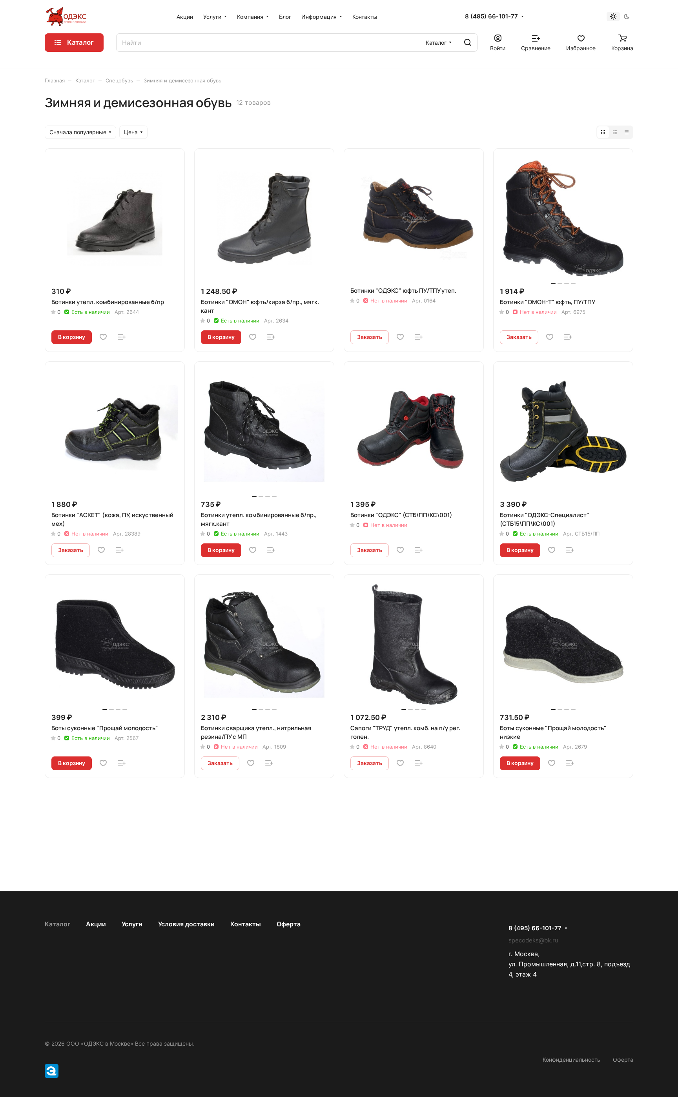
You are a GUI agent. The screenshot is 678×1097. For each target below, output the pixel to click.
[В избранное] (103, 337)
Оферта (289, 924)
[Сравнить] (121, 337)
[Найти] (468, 42)
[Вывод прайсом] (626, 132)
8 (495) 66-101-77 (491, 16)
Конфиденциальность (571, 1059)
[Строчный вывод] (615, 132)
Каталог (57, 924)
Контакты (245, 924)
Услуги (132, 924)
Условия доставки (186, 924)
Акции (96, 924)
